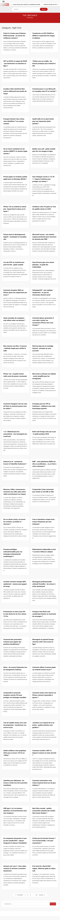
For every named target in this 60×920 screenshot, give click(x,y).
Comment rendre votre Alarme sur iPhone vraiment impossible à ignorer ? (44, 695)
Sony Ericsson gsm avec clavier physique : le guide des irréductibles (43, 264)
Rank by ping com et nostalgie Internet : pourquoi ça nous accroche (42, 348)
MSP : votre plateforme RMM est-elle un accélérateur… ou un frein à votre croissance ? (44, 463)
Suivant (41, 895)
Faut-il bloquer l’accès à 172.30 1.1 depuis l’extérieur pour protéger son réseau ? (43, 179)
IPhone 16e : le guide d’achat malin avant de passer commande (15, 375)
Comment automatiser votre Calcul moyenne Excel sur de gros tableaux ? (44, 782)
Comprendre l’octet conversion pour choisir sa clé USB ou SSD (43, 490)
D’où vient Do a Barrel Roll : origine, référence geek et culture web (43, 868)
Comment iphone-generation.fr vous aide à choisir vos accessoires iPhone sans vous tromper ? (43, 321)
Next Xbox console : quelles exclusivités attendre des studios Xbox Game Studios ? (43, 810)
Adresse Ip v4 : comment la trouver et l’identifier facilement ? (15, 462)
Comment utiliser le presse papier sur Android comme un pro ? (44, 668)
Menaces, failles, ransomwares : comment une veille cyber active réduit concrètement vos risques (14, 491)
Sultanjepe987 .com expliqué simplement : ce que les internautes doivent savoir (42, 292)
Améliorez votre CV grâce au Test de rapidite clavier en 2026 (44, 208)
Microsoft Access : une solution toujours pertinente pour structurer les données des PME (44, 236)
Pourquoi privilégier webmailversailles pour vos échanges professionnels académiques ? (12, 553)
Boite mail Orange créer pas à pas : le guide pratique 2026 (44, 433)
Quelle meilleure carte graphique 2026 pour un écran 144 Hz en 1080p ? (14, 752)
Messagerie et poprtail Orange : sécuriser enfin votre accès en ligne (43, 641)
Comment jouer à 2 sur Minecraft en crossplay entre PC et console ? (44, 90)
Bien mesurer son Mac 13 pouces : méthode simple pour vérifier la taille (15, 348)
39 (36, 895)
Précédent (20, 895)
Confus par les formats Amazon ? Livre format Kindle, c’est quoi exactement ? (44, 840)
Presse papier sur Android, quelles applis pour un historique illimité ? (15, 178)
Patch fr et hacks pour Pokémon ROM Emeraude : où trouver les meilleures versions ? (14, 35)
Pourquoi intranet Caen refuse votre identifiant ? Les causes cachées (13, 121)
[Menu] (3, 1)
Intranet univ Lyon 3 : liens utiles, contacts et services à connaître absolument (14, 868)
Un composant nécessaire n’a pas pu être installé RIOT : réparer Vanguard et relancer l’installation (15, 840)
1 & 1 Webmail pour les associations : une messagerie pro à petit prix (15, 434)
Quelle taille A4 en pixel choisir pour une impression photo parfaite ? (43, 121)
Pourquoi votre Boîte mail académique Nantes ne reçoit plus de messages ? (44, 614)
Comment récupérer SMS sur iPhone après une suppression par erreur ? (15, 292)
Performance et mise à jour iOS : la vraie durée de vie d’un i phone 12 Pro (14, 614)
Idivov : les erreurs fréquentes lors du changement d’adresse (15, 668)
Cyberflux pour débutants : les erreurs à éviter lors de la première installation (15, 782)
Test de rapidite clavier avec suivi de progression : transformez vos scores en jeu (15, 725)
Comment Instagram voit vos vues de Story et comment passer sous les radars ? (15, 406)
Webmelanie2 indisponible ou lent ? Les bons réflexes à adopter (44, 550)
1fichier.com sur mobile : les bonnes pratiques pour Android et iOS (44, 63)
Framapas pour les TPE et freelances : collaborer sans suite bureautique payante (43, 406)
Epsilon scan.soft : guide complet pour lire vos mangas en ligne (43, 150)
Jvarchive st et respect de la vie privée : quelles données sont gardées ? (43, 725)
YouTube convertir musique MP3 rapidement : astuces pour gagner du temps (15, 584)
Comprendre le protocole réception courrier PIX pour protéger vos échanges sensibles (14, 695)
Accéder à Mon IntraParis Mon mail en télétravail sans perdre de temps (15, 91)
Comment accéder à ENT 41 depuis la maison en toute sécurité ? (44, 752)
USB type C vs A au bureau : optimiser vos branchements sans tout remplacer (15, 810)
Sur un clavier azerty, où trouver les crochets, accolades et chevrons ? (14, 521)
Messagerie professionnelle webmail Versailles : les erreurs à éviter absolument (43, 584)
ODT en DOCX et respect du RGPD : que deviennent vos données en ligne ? (15, 63)
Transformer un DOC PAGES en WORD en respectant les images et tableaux (43, 35)
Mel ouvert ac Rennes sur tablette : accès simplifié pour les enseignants (44, 376)
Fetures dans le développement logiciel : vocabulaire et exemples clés (14, 236)
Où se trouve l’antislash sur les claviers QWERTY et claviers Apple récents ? (15, 151)
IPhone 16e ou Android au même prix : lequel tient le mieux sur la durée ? (14, 209)
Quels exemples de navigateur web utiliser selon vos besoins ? (14, 319)
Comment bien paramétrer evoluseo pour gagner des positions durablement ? (12, 641)
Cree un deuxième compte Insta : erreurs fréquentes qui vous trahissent (43, 521)
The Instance (30, 15)
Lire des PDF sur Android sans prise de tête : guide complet (13, 263)
